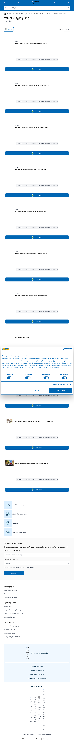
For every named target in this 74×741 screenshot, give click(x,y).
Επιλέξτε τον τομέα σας (11, 559)
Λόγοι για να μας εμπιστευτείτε (13, 613)
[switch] (28, 377)
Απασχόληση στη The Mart (12, 637)
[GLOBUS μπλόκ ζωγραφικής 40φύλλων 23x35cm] (9, 169)
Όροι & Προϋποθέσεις (10, 590)
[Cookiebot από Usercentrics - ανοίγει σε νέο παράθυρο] (64, 349)
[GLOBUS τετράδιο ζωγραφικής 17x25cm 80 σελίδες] (9, 295)
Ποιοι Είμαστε (8, 606)
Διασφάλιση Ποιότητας (11, 597)
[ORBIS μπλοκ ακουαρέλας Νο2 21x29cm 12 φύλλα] (9, 253)
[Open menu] (5, 3)
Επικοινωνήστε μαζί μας (11, 626)
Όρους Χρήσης (30, 567)
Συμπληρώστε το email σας (12, 550)
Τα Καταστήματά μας (10, 629)
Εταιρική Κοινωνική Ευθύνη (12, 610)
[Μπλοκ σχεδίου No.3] (9, 337)
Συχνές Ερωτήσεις (9, 633)
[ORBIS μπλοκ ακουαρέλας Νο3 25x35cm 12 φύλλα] (9, 43)
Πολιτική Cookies (9, 594)
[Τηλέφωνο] (19, 3)
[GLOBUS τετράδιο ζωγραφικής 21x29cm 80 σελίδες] (9, 127)
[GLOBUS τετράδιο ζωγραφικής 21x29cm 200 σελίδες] (9, 85)
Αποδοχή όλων (60, 390)
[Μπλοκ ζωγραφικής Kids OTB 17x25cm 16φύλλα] (9, 211)
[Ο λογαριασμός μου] (55, 3)
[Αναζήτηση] (6, 8)
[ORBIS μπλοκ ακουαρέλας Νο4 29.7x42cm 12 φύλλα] (9, 463)
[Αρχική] (37, 3)
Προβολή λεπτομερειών (60, 384)
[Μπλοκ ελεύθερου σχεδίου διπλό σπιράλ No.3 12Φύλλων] (9, 421)
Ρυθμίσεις (36, 390)
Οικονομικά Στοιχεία (10, 617)
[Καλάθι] (69, 3)
